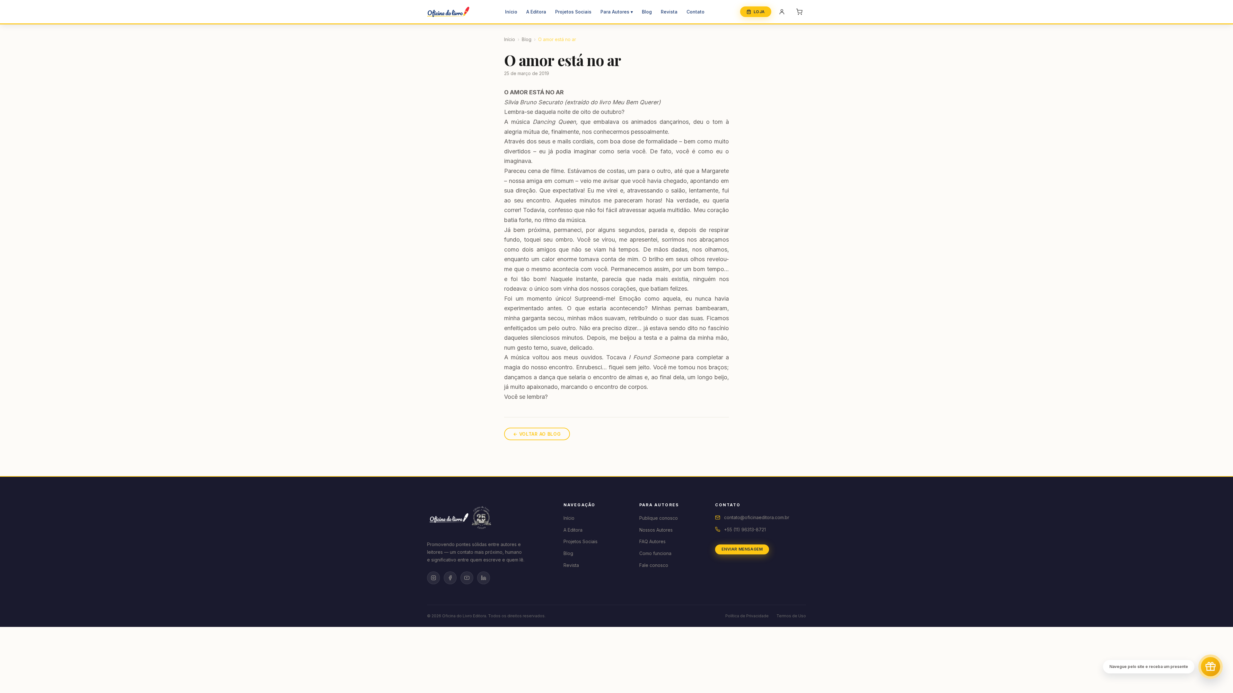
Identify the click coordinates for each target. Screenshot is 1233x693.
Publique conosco (658, 518)
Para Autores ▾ (616, 11)
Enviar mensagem (742, 549)
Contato (695, 11)
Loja (759, 11)
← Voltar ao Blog (537, 434)
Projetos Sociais (573, 11)
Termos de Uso (791, 615)
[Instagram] (433, 577)
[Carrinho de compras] (799, 12)
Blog (647, 11)
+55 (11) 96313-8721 (745, 529)
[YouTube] (466, 577)
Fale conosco (653, 565)
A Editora (536, 11)
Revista (669, 11)
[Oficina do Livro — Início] (448, 12)
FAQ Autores (652, 541)
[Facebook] (450, 577)
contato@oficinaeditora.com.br (756, 517)
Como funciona (655, 553)
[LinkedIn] (483, 577)
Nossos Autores (656, 530)
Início (511, 11)
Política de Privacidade (747, 615)
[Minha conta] (782, 12)
